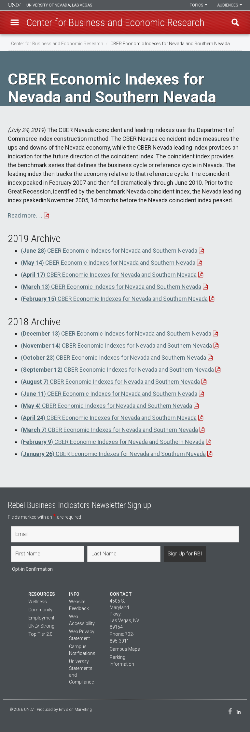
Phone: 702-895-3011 (122, 638)
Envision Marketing (75, 709)
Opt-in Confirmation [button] (32, 569)
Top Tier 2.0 (40, 634)
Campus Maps (125, 649)
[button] (14, 22)
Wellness (37, 601)
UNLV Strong (41, 626)
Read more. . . (25, 215)
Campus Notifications (82, 650)
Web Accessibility (82, 620)
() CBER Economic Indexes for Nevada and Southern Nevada (109, 250)
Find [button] (235, 22)
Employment (41, 617)
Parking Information (122, 661)
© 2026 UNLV (21, 709)
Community (40, 609)
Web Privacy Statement (81, 635)
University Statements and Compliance (81, 672)
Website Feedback (79, 605)
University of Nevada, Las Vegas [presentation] (59, 5)
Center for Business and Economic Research (57, 43)
